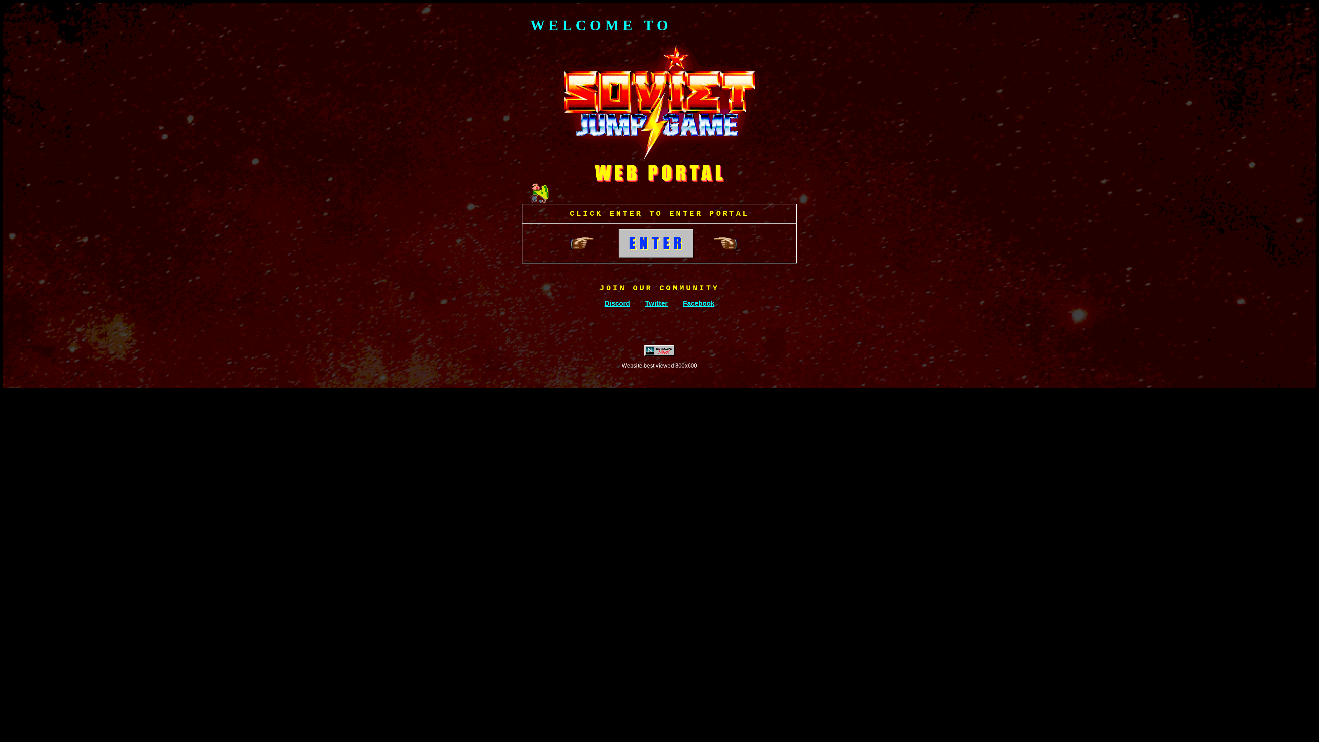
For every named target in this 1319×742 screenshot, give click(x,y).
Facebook (698, 303)
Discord (617, 303)
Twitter (656, 303)
